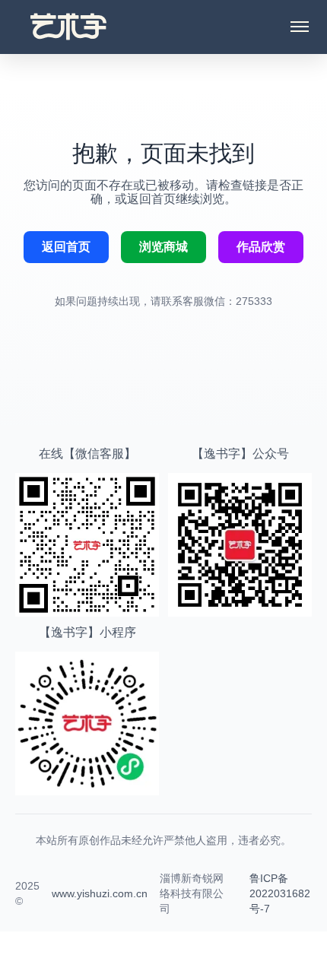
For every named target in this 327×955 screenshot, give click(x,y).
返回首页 (66, 246)
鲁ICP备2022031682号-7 (279, 893)
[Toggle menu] (299, 26)
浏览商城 (163, 246)
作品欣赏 (261, 246)
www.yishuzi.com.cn (100, 893)
